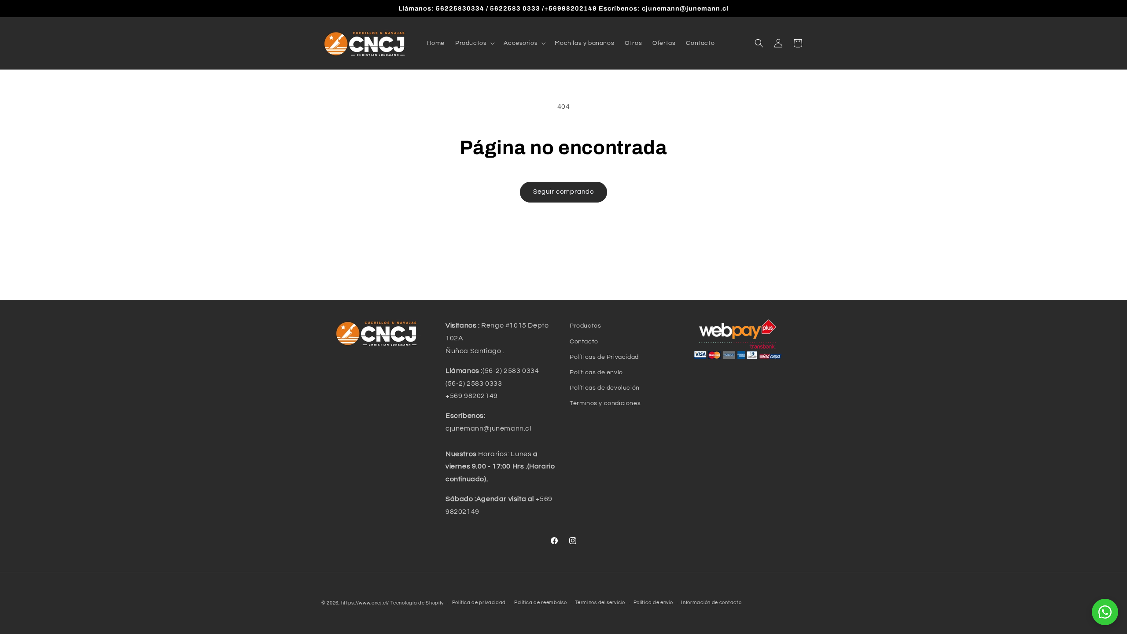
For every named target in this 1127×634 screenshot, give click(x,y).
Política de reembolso (540, 602)
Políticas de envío (596, 372)
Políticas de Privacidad (604, 357)
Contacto (584, 342)
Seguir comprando (563, 191)
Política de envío (653, 602)
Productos (585, 326)
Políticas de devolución (605, 388)
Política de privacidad (479, 602)
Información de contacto (711, 602)
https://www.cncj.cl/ (365, 603)
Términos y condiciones (605, 403)
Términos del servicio (600, 602)
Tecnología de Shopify (417, 603)
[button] (474, 43)
